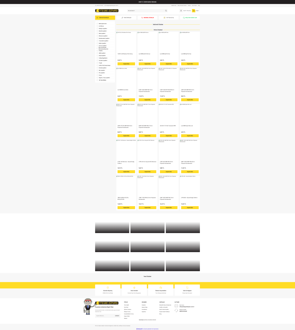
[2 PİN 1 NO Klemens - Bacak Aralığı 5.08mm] (126, 150)
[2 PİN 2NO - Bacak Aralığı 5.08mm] (190, 186)
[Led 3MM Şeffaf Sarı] (169, 42)
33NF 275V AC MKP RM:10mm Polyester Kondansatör (125, 126)
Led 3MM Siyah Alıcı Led (187, 125)
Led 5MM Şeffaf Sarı (186, 53)
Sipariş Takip (144, 307)
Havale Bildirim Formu (129, 313)
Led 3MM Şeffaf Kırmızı (144, 53)
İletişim (125, 318)
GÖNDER (117, 315)
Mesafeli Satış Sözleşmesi (165, 305)
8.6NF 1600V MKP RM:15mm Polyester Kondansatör (146, 90)
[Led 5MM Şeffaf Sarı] (190, 42)
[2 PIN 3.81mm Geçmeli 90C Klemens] (147, 150)
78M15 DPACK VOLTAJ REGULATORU (123, 198)
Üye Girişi (126, 307)
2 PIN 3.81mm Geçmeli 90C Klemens (147, 161)
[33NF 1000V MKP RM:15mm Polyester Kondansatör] (169, 186)
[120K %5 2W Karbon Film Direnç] (126, 42)
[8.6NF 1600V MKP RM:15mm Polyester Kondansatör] (147, 78)
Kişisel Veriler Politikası (164, 311)
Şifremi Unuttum (127, 309)
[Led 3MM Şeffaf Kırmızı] (147, 42)
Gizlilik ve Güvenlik (163, 307)
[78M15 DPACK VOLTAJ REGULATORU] (126, 186)
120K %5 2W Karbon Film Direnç (125, 53)
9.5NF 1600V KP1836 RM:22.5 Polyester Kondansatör (167, 90)
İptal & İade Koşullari (164, 309)
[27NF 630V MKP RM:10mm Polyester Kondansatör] (169, 150)
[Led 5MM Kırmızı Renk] (126, 78)
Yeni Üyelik (126, 305)
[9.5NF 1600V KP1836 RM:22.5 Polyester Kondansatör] (169, 78)
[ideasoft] (139, 329)
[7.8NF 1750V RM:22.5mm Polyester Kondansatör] (147, 186)
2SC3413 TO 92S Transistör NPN (168, 125)
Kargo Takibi (127, 316)
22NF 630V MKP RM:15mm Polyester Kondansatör (187, 90)
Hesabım (144, 305)
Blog (160, 313)
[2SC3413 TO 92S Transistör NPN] (169, 114)
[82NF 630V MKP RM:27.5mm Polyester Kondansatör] (147, 114)
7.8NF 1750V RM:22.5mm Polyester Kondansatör (147, 198)
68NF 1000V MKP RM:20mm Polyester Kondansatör (188, 162)
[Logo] (107, 10)
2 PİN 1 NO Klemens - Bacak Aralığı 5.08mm (126, 162)
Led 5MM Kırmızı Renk (123, 89)
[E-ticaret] (147, 329)
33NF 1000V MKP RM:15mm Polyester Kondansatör (167, 198)
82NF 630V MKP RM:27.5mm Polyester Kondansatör (146, 126)
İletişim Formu (127, 311)
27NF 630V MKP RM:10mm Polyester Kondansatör (166, 162)
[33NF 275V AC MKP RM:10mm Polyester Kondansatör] (126, 114)
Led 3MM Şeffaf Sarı (165, 53)
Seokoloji (141, 319)
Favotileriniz (144, 309)
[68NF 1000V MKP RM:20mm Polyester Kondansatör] (190, 150)
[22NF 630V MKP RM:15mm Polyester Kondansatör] (190, 78)
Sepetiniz (144, 311)
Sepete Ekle (126, 63)
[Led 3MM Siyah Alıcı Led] (190, 114)
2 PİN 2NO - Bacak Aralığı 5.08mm (189, 197)
